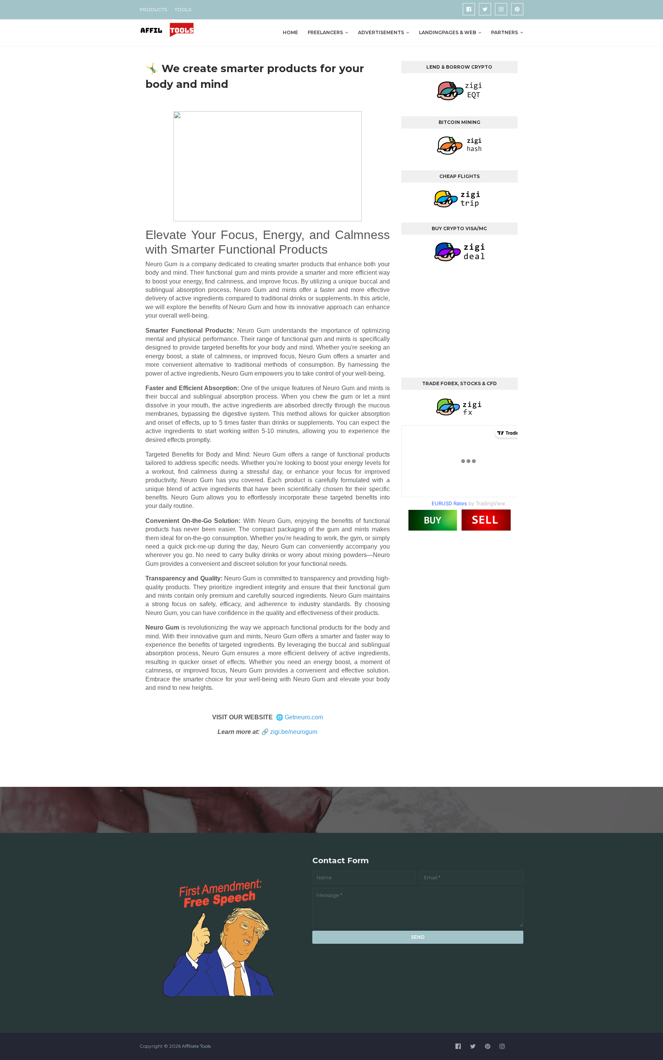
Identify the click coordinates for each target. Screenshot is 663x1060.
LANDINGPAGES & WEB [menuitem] (447, 32)
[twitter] (485, 9)
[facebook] (469, 9)
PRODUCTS (153, 9)
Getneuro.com (304, 717)
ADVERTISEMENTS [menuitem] (381, 32)
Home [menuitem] (290, 32)
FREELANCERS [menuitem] (325, 32)
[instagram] (501, 9)
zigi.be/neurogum (293, 732)
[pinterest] (517, 9)
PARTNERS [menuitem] (504, 32)
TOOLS (183, 9)
